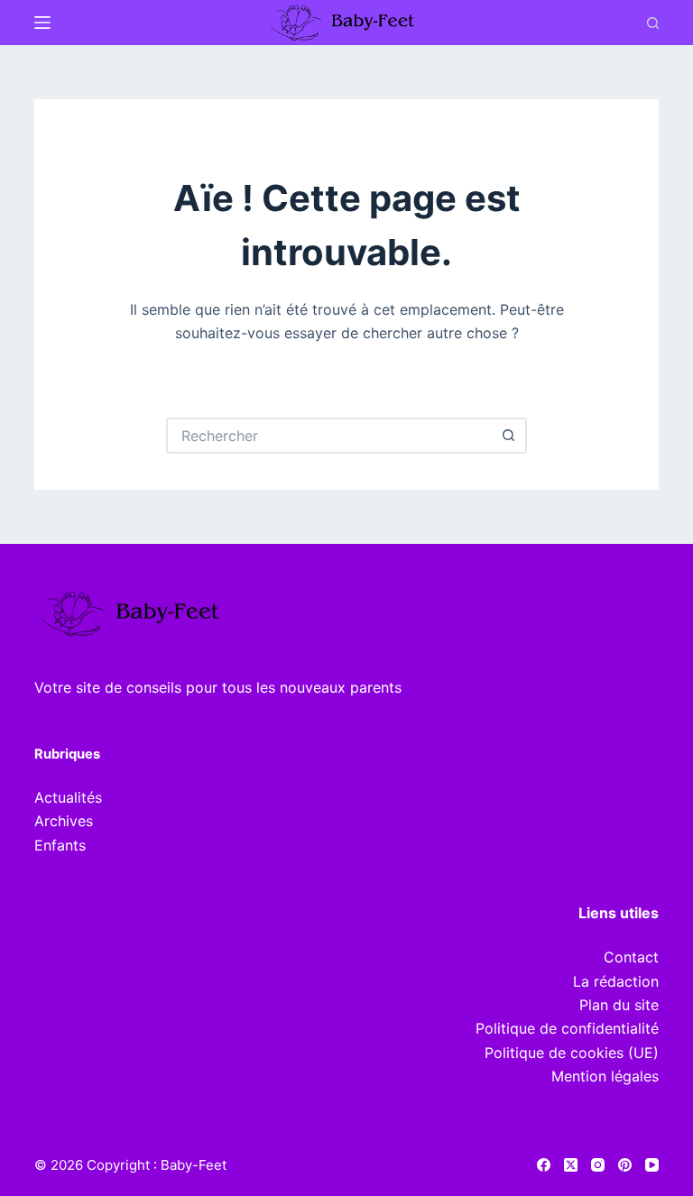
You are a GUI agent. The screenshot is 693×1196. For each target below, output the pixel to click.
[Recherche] (653, 23)
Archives (63, 821)
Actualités (68, 797)
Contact (631, 957)
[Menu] (42, 22)
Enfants (60, 845)
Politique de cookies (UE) (572, 1053)
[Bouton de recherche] (509, 436)
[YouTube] (652, 1165)
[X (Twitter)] (571, 1165)
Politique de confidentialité (567, 1028)
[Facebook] (543, 1165)
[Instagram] (598, 1165)
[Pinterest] (625, 1165)
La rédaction (616, 981)
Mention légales (605, 1076)
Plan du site (619, 1005)
